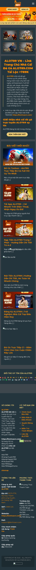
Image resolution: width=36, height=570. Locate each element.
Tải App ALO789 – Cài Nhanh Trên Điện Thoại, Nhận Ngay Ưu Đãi (16, 207)
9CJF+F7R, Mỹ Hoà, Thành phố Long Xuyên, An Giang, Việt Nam (9, 497)
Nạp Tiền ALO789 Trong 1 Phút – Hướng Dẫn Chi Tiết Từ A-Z (18, 242)
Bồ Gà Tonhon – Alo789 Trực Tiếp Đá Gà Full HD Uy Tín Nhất (17, 171)
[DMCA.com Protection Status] (26, 441)
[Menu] (33, 3)
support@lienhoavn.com (11, 522)
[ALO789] (18, 3)
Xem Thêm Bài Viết (17, 134)
